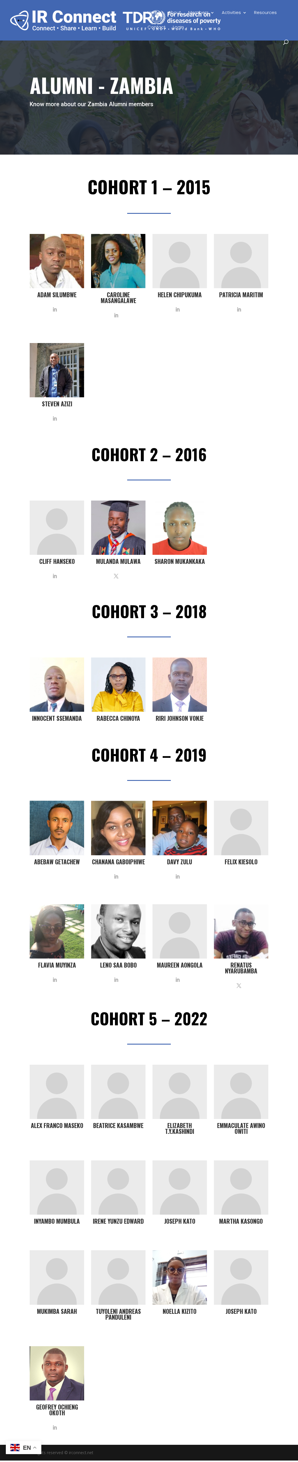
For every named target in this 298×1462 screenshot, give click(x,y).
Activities (231, 13)
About (174, 13)
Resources (265, 13)
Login (178, 27)
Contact (157, 27)
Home (154, 13)
